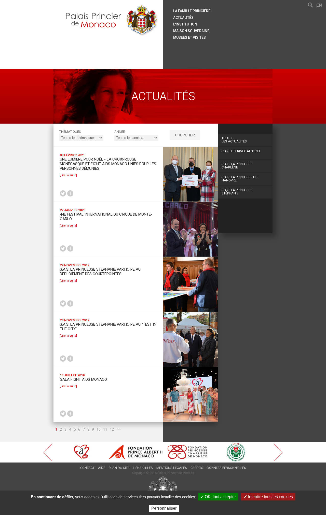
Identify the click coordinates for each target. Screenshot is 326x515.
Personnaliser (163, 508)
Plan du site (119, 468)
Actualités (183, 18)
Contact (87, 468)
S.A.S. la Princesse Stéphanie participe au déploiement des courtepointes (100, 271)
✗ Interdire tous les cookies (268, 497)
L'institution (185, 24)
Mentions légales (171, 468)
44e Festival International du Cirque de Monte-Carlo (106, 216)
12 (112, 429)
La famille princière (191, 11)
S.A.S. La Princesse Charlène (237, 165)
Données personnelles (226, 468)
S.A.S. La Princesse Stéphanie (237, 191)
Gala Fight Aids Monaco (83, 379)
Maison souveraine (191, 31)
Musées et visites (189, 37)
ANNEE (119, 132)
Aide (101, 468)
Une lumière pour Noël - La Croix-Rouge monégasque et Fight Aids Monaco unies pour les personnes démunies (108, 164)
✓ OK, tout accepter (218, 497)
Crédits (197, 468)
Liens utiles (143, 468)
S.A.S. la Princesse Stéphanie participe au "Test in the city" (108, 326)
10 (99, 429)
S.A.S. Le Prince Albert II (241, 151)
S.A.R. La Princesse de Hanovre (239, 178)
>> (118, 429)
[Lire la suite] (68, 175)
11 (105, 429)
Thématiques (70, 132)
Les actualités (234, 139)
